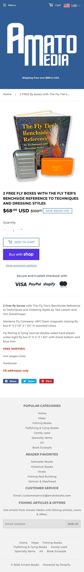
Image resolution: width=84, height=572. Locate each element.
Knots (42, 471)
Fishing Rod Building (42, 476)
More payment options (21, 265)
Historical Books (42, 466)
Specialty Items (42, 437)
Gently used (42, 432)
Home (7, 94)
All (42, 442)
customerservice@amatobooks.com (47, 495)
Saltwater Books (42, 461)
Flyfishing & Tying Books (42, 428)
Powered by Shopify (56, 564)
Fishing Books (42, 423)
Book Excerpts (42, 447)
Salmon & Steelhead (42, 481)
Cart (57, 5)
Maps (42, 418)
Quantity (9, 222)
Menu (12, 5)
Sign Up (73, 523)
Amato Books (30, 564)
